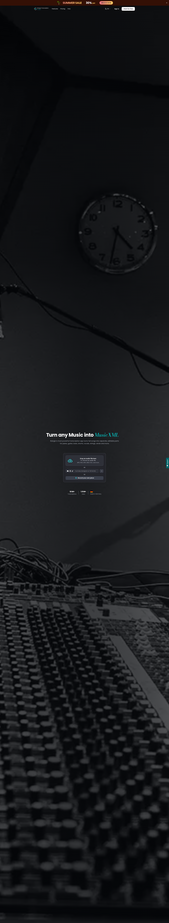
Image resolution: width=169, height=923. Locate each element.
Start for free (128, 9)
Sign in (116, 9)
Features (55, 9)
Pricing (62, 9)
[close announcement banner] (166, 2)
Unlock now (106, 3)
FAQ (69, 9)
